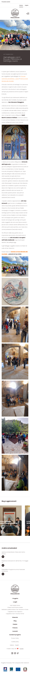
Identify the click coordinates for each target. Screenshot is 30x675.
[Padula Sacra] (15, 13)
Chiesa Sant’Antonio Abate (15, 607)
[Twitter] (18, 653)
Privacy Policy (15, 638)
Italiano (21, 5)
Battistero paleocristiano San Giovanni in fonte (15, 609)
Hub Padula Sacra (15, 605)
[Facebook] (12, 653)
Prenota (15, 628)
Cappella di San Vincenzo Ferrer (15, 613)
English (26, 5)
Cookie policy (15, 641)
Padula (15, 624)
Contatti (15, 631)
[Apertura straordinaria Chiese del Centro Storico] (15, 556)
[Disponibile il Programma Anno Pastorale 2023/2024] (15, 574)
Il (15, 598)
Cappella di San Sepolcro (15, 611)
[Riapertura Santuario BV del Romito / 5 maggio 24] (15, 565)
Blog (15, 621)
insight (21, 648)
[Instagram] (15, 653)
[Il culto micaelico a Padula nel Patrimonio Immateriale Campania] (12, 531)
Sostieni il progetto (15, 635)
